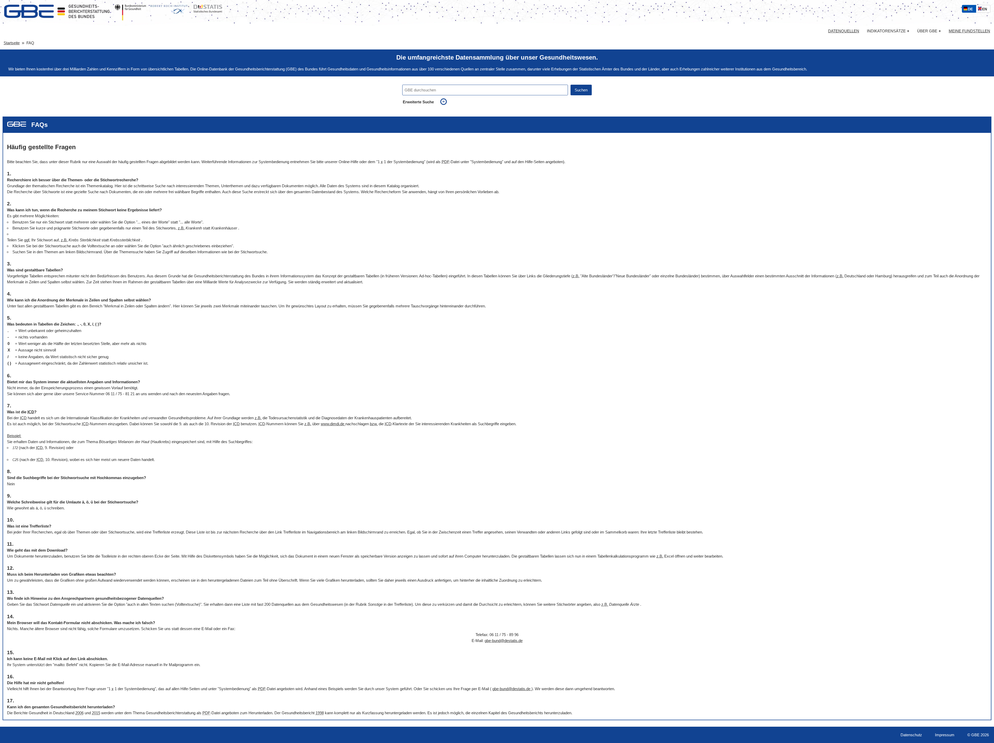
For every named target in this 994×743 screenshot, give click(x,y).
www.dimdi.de (333, 424)
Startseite (12, 43)
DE (971, 10)
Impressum (944, 735)
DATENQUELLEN (843, 31)
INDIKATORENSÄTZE (888, 31)
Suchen (581, 90)
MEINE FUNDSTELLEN (969, 31)
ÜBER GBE (929, 31)
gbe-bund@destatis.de (504, 640)
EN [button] (986, 10)
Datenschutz (911, 735)
